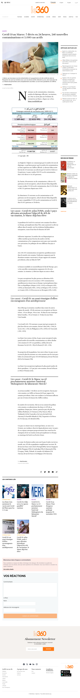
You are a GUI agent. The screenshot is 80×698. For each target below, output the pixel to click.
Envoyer (48, 649)
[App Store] (65, 671)
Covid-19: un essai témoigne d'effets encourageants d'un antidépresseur (34, 299)
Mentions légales (49, 672)
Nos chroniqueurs (6, 687)
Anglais (69, 2)
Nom (5, 601)
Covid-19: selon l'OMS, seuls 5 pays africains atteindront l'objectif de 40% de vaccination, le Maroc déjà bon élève (34, 213)
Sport (59, 16)
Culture (48, 16)
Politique (19, 16)
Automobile (4, 682)
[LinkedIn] (33, 664)
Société (33, 16)
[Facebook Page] (24, 664)
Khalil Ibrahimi (8, 84)
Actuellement (5, 16)
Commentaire (8, 582)
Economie (26, 16)
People (64, 16)
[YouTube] (30, 664)
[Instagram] (37, 664)
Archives (19, 674)
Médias (54, 16)
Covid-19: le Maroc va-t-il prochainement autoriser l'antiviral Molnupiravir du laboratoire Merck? (28, 381)
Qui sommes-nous (21, 671)
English (61, 2)
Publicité (19, 673)
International (40, 16)
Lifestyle (71, 16)
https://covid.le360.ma (35, 101)
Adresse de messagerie (11, 607)
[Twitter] (27, 664)
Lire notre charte (8, 569)
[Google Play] (66, 674)
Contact (33, 673)
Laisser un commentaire (30, 616)
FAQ (32, 671)
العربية (76, 2)
